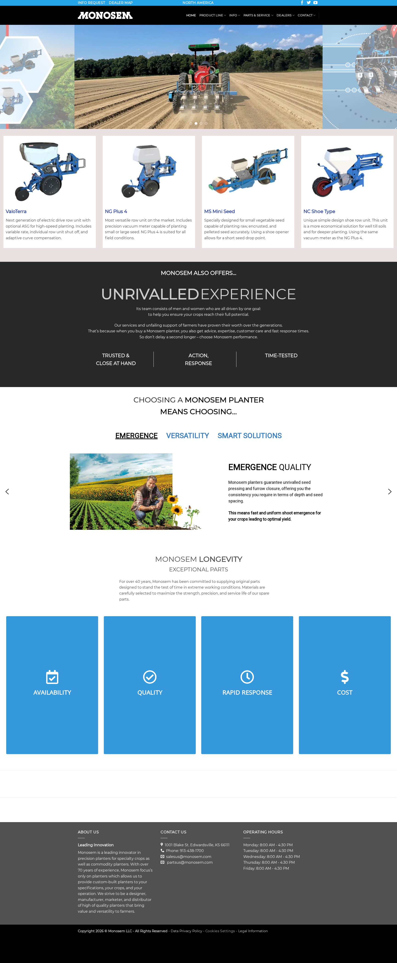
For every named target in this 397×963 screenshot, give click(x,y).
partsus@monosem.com (190, 862)
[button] (7, 491)
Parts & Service (257, 15)
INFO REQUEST (91, 3)
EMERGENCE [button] (136, 435)
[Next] (383, 76)
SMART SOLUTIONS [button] (250, 435)
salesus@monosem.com (188, 857)
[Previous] (14, 76)
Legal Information (253, 931)
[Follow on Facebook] (302, 3)
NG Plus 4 (116, 211)
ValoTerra (16, 211)
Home (191, 15)
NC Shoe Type (319, 211)
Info (233, 15)
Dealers (284, 15)
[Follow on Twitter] (309, 3)
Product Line (211, 15)
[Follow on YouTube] (315, 3)
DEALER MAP (121, 3)
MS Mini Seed (219, 211)
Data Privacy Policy (186, 931)
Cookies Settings (220, 931)
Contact (305, 15)
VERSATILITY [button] (187, 435)
